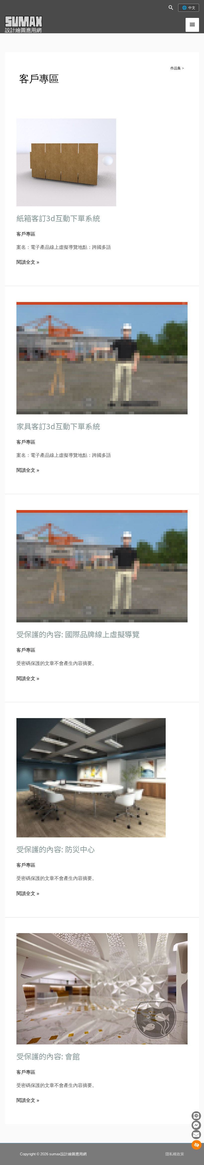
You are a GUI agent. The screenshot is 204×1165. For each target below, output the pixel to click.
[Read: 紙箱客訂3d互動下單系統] (102, 162)
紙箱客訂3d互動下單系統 (58, 218)
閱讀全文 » (27, 261)
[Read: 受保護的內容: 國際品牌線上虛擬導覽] (102, 565)
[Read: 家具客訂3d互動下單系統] (102, 357)
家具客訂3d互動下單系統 (58, 426)
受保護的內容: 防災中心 (55, 849)
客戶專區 (25, 234)
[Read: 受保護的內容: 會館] (102, 988)
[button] (171, 7)
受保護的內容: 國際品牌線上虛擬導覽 (78, 634)
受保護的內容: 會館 (48, 1056)
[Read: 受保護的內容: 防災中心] (91, 777)
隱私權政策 (174, 1154)
